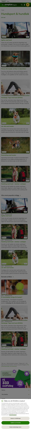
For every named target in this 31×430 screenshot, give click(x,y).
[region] (15, 414)
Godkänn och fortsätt (15, 422)
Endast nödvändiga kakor (15, 427)
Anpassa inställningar (15, 418)
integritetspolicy (13, 414)
